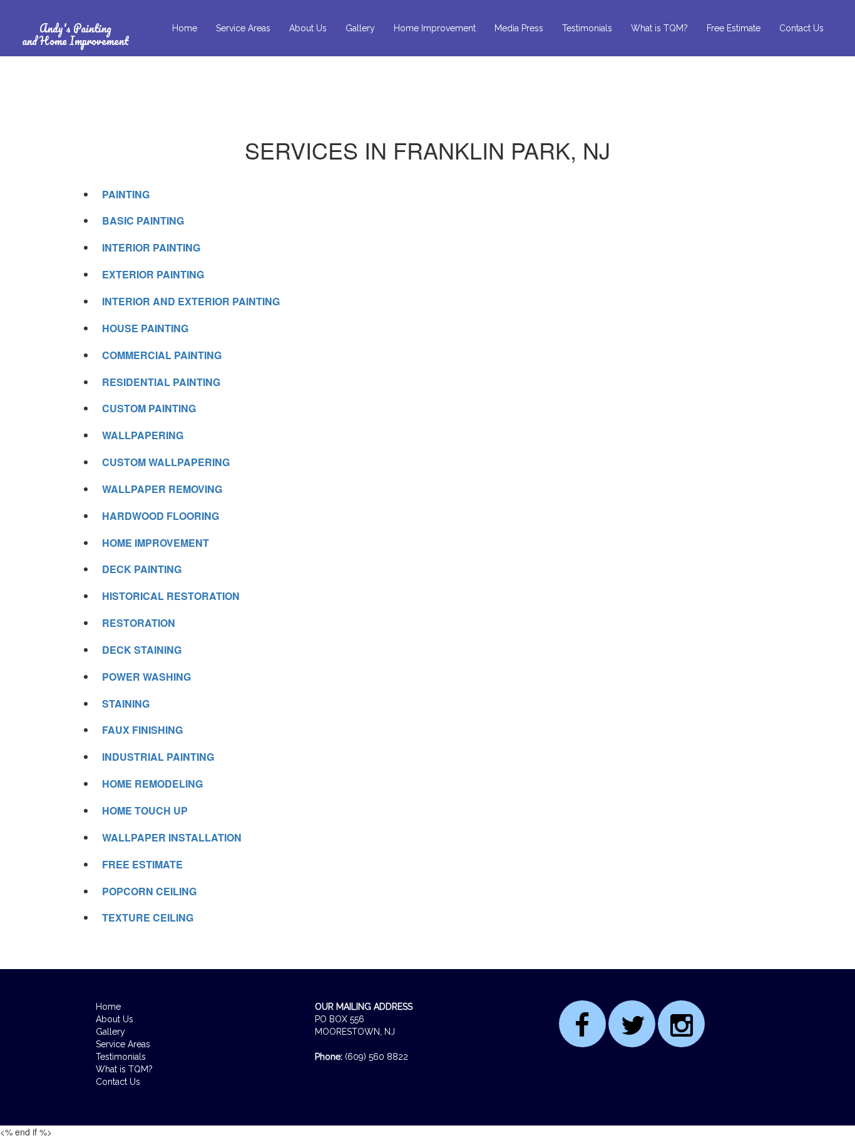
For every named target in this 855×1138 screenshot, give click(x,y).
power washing (146, 676)
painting (126, 194)
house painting (145, 328)
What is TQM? (659, 28)
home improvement (155, 543)
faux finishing (142, 730)
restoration (138, 623)
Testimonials (587, 28)
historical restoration (171, 596)
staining (126, 703)
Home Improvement (435, 28)
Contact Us (801, 28)
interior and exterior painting (191, 301)
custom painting (149, 408)
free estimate (142, 864)
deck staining (142, 650)
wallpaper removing (162, 489)
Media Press (518, 28)
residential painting (161, 382)
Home (184, 28)
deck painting (142, 569)
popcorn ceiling (149, 891)
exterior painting (153, 274)
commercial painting (162, 355)
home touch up (145, 810)
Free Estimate (733, 28)
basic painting (143, 220)
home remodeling (152, 783)
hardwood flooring (160, 516)
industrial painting (158, 756)
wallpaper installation (172, 837)
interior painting (151, 247)
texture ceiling (147, 917)
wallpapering (142, 435)
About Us (308, 28)
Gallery (360, 28)
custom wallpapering (166, 462)
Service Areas (243, 28)
